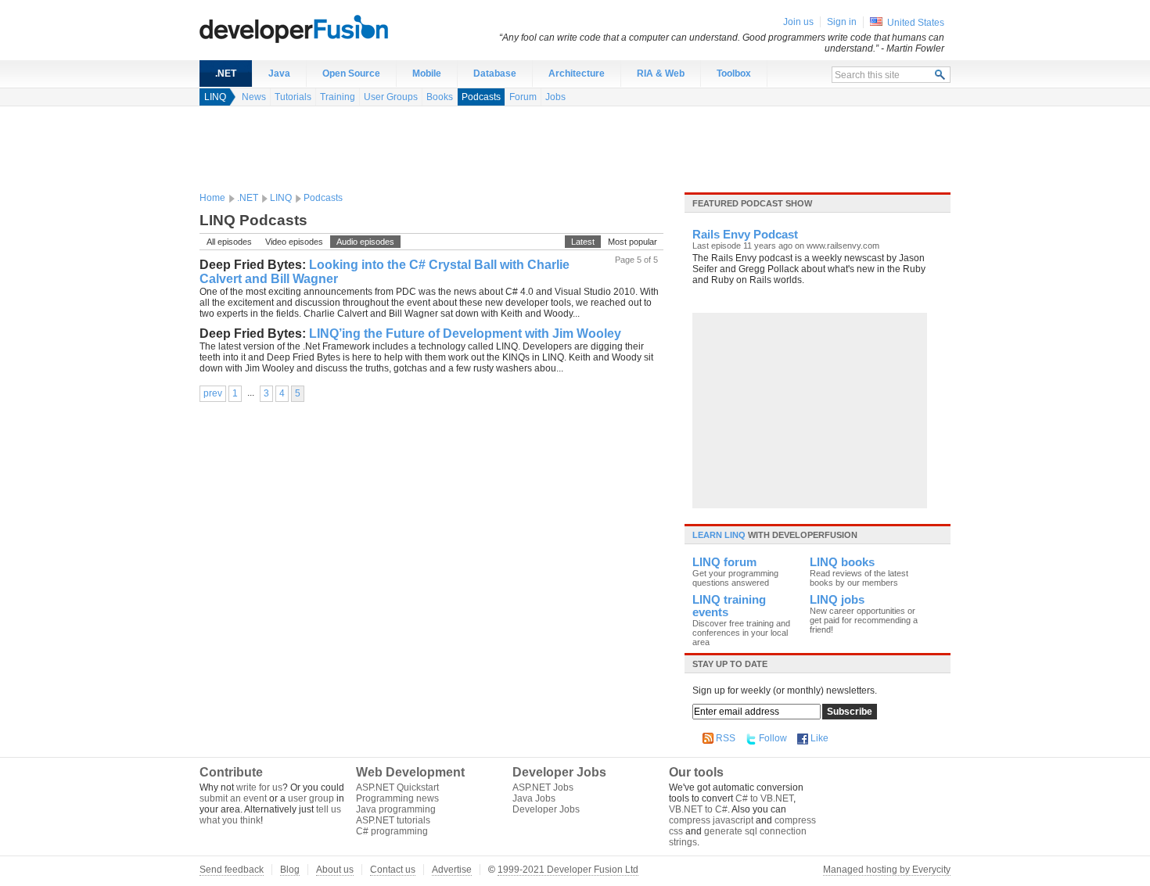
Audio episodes (365, 241)
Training (337, 96)
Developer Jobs (546, 809)
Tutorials (293, 96)
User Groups (391, 96)
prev (212, 393)
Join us (798, 21)
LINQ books (842, 562)
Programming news (397, 798)
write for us (259, 787)
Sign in (842, 21)
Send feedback (231, 869)
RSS (725, 738)
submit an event (233, 798)
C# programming (392, 831)
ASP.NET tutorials (393, 820)
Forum (523, 96)
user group (311, 798)
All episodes (229, 241)
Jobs (555, 96)
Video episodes (294, 241)
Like (819, 738)
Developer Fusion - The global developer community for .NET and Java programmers (332, 28)
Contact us (392, 869)
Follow (773, 738)
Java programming (396, 809)
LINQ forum (724, 562)
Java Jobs (533, 798)
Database (494, 73)
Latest (583, 241)
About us (335, 869)
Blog (290, 869)
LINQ (215, 96)
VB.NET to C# (698, 809)
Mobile (426, 73)
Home (212, 197)
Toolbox (734, 73)
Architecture (576, 73)
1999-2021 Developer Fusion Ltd (568, 869)
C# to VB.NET (764, 798)
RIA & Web (661, 73)
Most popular (632, 241)
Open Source (351, 73)
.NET (225, 73)
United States (915, 22)
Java (279, 73)
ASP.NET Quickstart (397, 787)
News (254, 96)
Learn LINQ (719, 535)
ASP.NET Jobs (542, 787)
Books (439, 96)
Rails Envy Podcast (745, 234)
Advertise (452, 869)
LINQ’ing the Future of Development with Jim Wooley (465, 333)
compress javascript (711, 820)
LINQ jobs (837, 600)
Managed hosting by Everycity (887, 869)
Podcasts (481, 96)
